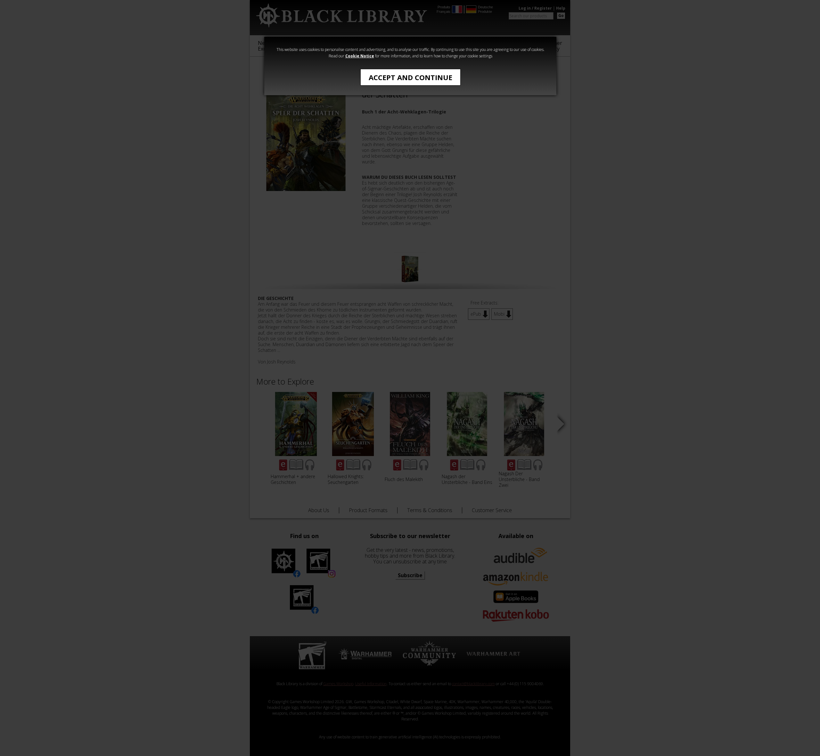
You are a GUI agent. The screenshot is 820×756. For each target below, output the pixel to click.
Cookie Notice (359, 56)
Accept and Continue (410, 77)
